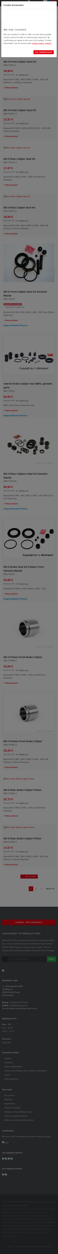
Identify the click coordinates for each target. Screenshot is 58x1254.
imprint (48, 43)
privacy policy (38, 43)
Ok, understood (43, 52)
